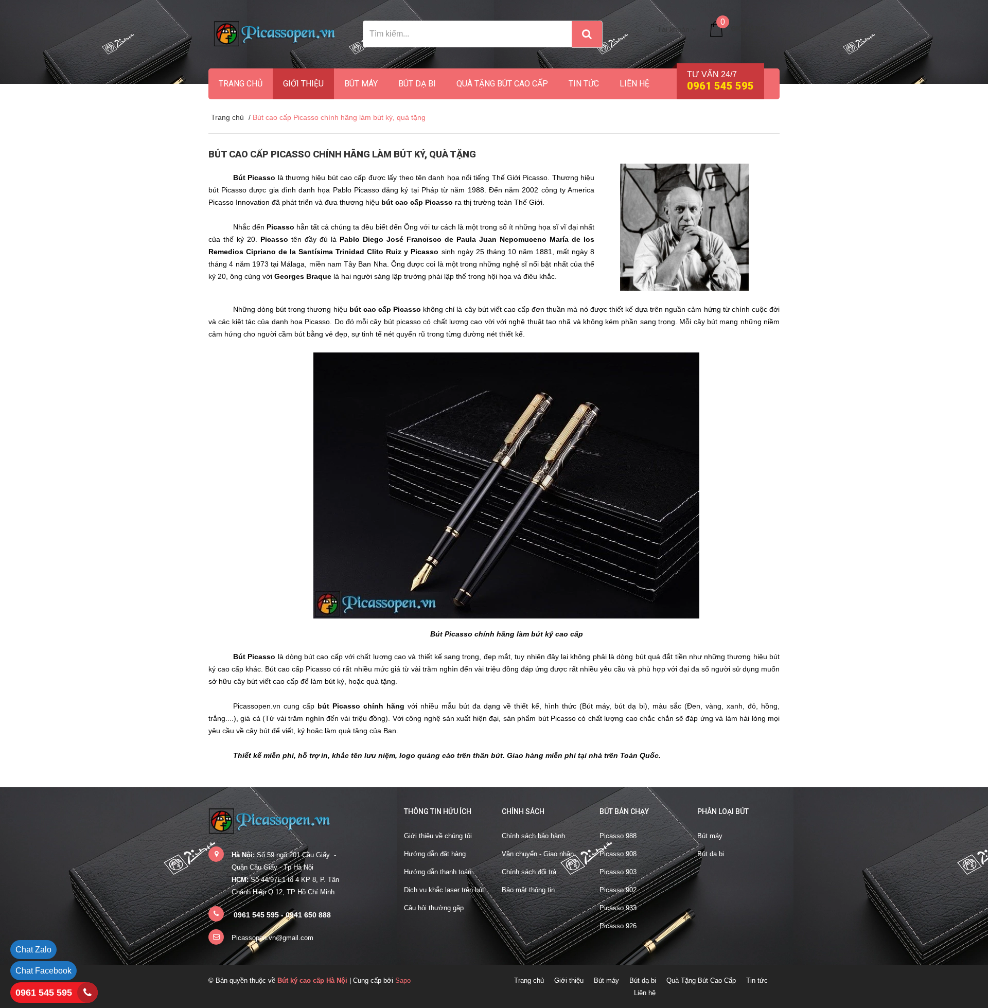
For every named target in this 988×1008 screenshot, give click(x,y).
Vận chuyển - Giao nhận (538, 854)
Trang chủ (240, 84)
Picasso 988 (618, 836)
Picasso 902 (618, 890)
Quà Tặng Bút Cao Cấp (502, 84)
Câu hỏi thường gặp (434, 908)
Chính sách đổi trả (529, 872)
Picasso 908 (618, 854)
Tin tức (584, 84)
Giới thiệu (303, 84)
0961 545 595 (43, 992)
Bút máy (361, 84)
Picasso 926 (618, 926)
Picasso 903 (618, 872)
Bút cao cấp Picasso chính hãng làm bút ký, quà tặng (342, 154)
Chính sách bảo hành (533, 836)
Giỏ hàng (748, 29)
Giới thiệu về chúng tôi (438, 836)
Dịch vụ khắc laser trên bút (444, 890)
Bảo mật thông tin (528, 890)
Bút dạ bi (417, 84)
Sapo (403, 980)
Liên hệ (634, 84)
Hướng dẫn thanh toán (437, 872)
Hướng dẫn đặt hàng (435, 854)
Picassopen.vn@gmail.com (272, 938)
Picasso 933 (618, 908)
